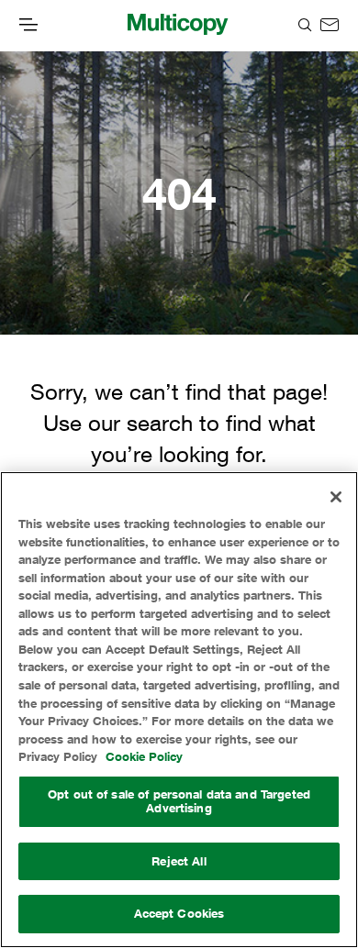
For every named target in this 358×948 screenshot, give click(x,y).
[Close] (336, 497)
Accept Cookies (179, 913)
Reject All (178, 861)
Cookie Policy (144, 756)
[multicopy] (178, 26)
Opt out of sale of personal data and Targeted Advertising (179, 801)
